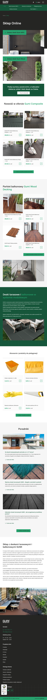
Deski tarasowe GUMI (13, 6)
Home (4, 15)
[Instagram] (11, 690)
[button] (43, 2)
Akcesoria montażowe (26, 6)
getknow (42, 698)
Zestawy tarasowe (13, 9)
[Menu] (6, 685)
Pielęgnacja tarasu (38, 6)
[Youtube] (8, 690)
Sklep (5, 6)
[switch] (4, 693)
